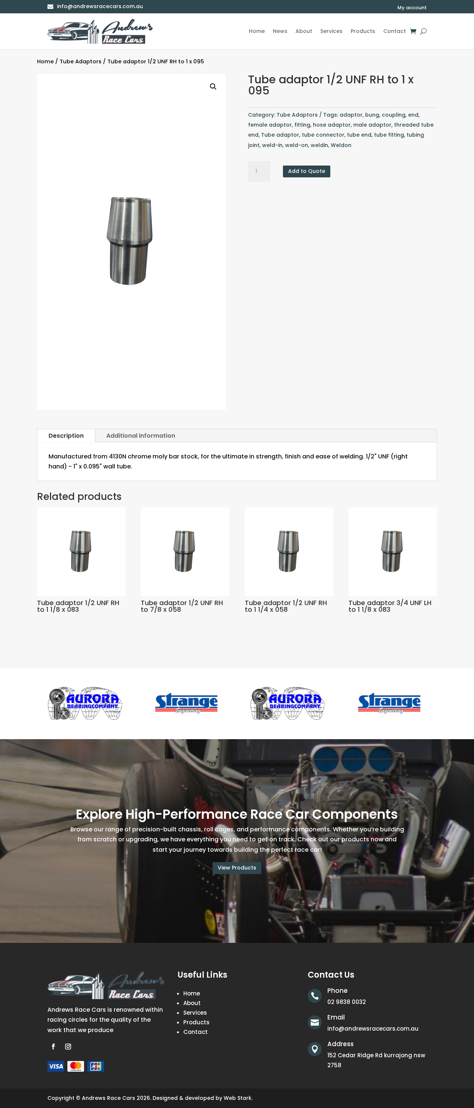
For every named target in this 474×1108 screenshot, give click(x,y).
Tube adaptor (280, 134)
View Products (237, 867)
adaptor (351, 115)
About (304, 31)
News (280, 31)
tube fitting (389, 134)
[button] (213, 86)
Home (257, 31)
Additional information (140, 435)
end (413, 115)
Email (336, 1017)
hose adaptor (332, 125)
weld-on (296, 145)
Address (340, 1043)
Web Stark (237, 1098)
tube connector (323, 134)
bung (372, 115)
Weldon (341, 145)
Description (66, 435)
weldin (319, 145)
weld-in (272, 145)
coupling (393, 115)
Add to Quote (306, 171)
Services (331, 31)
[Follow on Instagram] (68, 1046)
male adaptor (372, 125)
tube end (359, 134)
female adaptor (270, 125)
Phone (337, 990)
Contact (394, 31)
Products (363, 31)
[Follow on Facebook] (53, 1046)
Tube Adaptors (80, 61)
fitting (302, 125)
